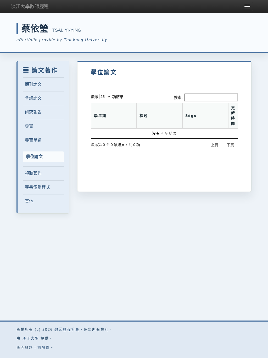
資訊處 (43, 347)
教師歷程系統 (67, 329)
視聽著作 (33, 173)
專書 (29, 126)
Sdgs (191, 115)
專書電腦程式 (37, 187)
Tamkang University (86, 39)
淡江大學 (30, 338)
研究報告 (33, 112)
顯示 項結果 (107, 97)
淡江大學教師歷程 (30, 6)
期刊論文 (33, 84)
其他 (29, 201)
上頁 (214, 145)
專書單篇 (33, 140)
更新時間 (233, 116)
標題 (143, 115)
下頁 (230, 145)
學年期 (100, 115)
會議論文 (33, 98)
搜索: (178, 97)
